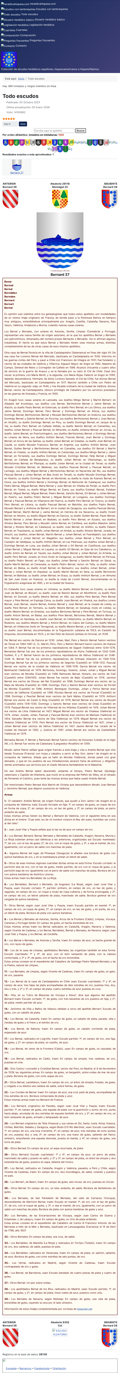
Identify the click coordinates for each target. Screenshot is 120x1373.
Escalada (11, 1368)
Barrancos (25, 1368)
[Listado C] (16, 142)
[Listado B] (11, 142)
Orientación (59, 1368)
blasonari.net (84, 1308)
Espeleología (42, 1368)
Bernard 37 (16, 172)
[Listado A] (5, 142)
